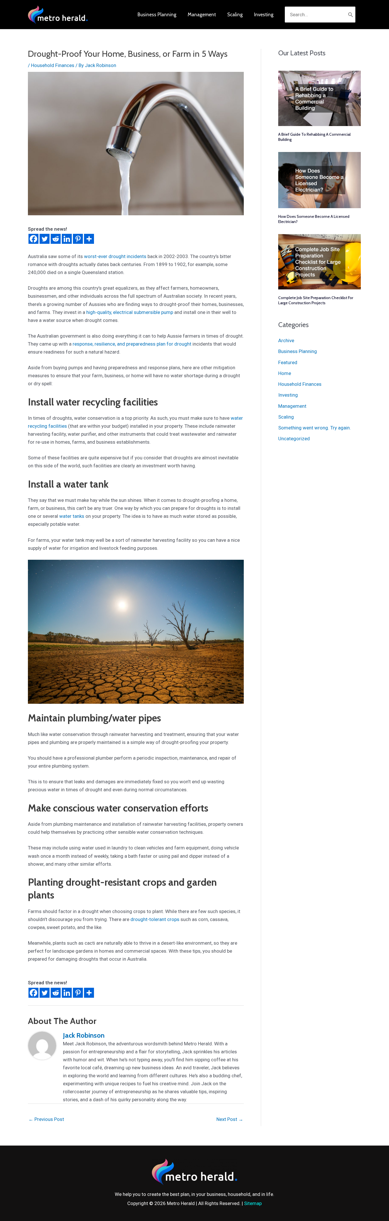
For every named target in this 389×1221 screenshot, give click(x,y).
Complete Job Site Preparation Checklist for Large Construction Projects (315, 300)
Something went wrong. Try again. (314, 428)
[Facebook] (33, 239)
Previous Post (46, 1119)
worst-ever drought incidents (115, 256)
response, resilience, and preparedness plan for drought (132, 344)
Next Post (229, 1119)
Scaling (286, 417)
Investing (288, 395)
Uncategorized (294, 438)
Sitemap (253, 1203)
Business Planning (297, 351)
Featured (287, 362)
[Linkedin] (67, 239)
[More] (89, 239)
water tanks (71, 516)
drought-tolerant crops (154, 919)
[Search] (350, 14)
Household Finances (52, 65)
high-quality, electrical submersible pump (129, 312)
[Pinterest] (78, 239)
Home (284, 373)
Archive (286, 340)
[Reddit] (56, 239)
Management (292, 406)
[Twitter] (45, 239)
